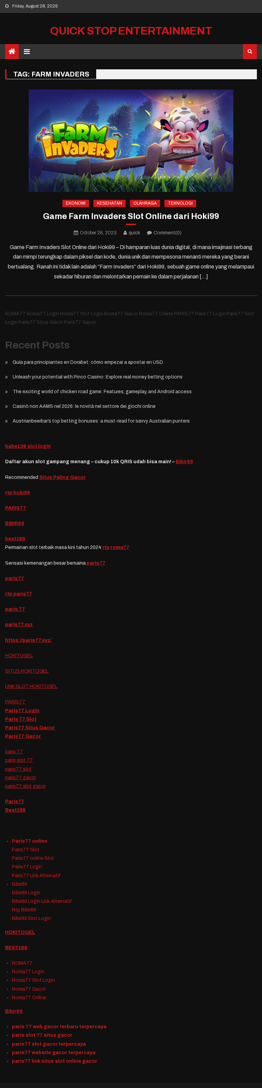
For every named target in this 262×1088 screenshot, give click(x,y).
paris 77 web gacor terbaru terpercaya (59, 1026)
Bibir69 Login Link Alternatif (42, 901)
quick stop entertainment (131, 31)
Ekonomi (76, 203)
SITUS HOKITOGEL (26, 671)
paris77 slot (18, 769)
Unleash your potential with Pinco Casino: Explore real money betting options (98, 377)
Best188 (15, 810)
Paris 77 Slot (21, 719)
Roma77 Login (28, 971)
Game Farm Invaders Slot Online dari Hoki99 (131, 216)
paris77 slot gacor (25, 786)
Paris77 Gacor (23, 736)
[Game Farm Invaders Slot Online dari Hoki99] (131, 140)
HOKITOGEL (19, 655)
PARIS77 (15, 508)
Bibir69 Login (26, 892)
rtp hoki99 (17, 492)
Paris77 (14, 801)
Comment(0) (167, 232)
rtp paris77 (18, 593)
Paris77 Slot (26, 849)
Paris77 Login (22, 710)
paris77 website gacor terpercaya (54, 1052)
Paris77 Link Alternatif (36, 875)
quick (134, 232)
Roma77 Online (29, 997)
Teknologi (180, 203)
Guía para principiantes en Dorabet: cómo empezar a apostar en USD (88, 362)
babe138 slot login (28, 446)
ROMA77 (22, 963)
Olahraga (145, 203)
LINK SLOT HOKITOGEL (31, 686)
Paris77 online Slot (33, 858)
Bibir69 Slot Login (31, 918)
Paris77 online (29, 841)
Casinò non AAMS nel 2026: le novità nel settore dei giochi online (84, 406)
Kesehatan (109, 203)
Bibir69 (184, 461)
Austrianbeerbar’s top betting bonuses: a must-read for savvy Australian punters (101, 421)
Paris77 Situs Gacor (30, 727)
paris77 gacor (20, 777)
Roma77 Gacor (29, 989)
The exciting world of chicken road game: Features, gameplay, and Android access (102, 391)
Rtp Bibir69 (24, 909)
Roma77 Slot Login (33, 980)
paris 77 (14, 751)
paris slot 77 (19, 760)
